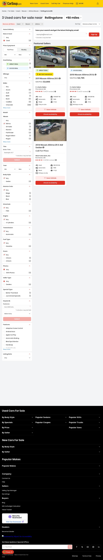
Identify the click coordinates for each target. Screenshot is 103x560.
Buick (8, 99)
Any (7, 87)
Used (18, 11)
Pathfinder (9, 133)
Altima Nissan (34, 11)
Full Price (10, 49)
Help (3, 482)
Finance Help (68, 3)
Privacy (98, 556)
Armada (9, 127)
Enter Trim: (7, 149)
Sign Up (94, 34)
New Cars (34, 3)
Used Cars (44, 3)
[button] (79, 3)
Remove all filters (9, 24)
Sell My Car (55, 3)
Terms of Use (86, 556)
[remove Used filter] (22, 24)
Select (17, 160)
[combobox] (73, 17)
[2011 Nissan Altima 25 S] (50, 82)
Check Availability (50, 114)
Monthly (23, 49)
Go (70, 547)
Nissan (24, 11)
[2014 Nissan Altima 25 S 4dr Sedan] (50, 152)
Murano (8, 130)
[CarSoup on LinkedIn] (98, 547)
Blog (3, 503)
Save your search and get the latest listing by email (57, 30)
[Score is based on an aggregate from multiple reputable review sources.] (55, 91)
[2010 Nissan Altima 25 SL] (84, 82)
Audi (7, 93)
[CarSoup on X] (82, 547)
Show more (6, 108)
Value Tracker (7, 510)
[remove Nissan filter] (32, 24)
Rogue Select (10, 136)
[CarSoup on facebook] (76, 547)
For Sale (11, 11)
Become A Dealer (8, 532)
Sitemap (75, 556)
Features (6, 304)
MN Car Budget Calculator (11, 506)
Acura (8, 90)
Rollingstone (54, 18)
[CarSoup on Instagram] (93, 547)
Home (4, 11)
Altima (37, 24)
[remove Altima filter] (42, 24)
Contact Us (6, 478)
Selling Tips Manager (9, 490)
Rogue (8, 139)
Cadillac (9, 102)
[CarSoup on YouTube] (87, 547)
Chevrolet (9, 105)
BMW (7, 96)
